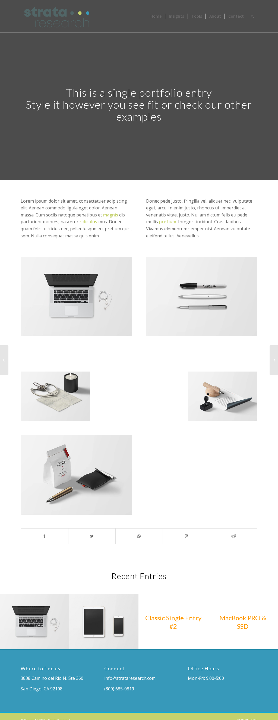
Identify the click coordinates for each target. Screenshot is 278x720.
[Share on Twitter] (91, 536)
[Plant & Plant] (4, 360)
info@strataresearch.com (130, 678)
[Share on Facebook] (44, 536)
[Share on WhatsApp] (139, 536)
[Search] (252, 16)
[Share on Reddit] (233, 536)
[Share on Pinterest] (186, 536)
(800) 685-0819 (119, 689)
